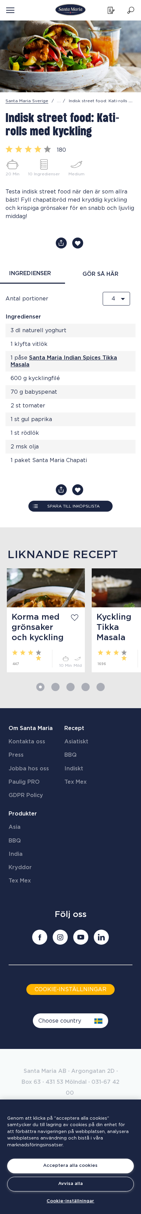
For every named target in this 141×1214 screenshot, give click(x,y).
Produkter (23, 814)
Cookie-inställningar (70, 1201)
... (59, 101)
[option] (42, 620)
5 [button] (101, 687)
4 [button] (85, 687)
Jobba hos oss (29, 768)
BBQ (70, 755)
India (16, 854)
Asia (15, 827)
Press (16, 755)
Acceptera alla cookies (70, 1165)
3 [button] (70, 687)
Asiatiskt (76, 741)
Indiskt (73, 768)
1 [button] (40, 687)
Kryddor (20, 867)
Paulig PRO (24, 782)
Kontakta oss (27, 741)
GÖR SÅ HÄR (100, 274)
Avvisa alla (70, 1184)
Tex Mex (75, 782)
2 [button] (55, 687)
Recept (74, 728)
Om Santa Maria (31, 728)
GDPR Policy (26, 795)
